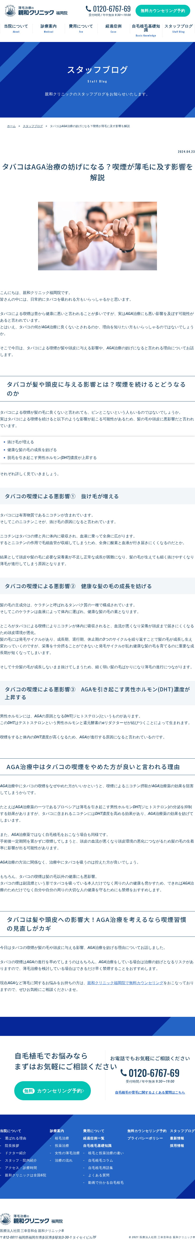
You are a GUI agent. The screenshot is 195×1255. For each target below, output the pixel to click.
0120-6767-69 (112, 8)
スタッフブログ (33, 126)
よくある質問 (99, 1175)
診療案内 (57, 1131)
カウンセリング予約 (53, 1091)
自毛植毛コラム (100, 1160)
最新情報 (177, 1138)
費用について (94, 1131)
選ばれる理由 (15, 1138)
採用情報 (177, 1145)
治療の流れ (64, 1160)
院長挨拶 (12, 1145)
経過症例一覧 (94, 1138)
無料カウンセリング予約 (163, 10)
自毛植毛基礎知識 (97, 1145)
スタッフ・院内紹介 (21, 1160)
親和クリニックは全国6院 (25, 1175)
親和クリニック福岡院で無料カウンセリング (125, 983)
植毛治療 (62, 1138)
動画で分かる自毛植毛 (106, 1182)
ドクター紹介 (15, 1153)
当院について (10, 1131)
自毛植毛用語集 (100, 1168)
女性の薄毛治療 (67, 1153)
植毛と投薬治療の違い (106, 1153)
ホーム (11, 126)
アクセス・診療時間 (21, 1168)
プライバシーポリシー (145, 1138)
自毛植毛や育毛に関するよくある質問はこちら (150, 1092)
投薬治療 (62, 1145)
